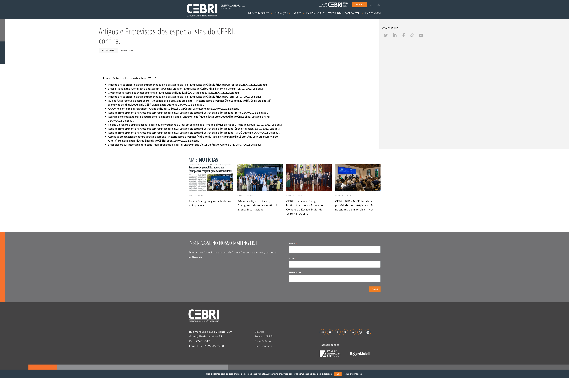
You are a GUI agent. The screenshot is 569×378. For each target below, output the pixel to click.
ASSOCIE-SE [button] (360, 4)
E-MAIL (293, 243)
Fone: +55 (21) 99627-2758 (206, 345)
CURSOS (321, 13)
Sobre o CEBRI (264, 336)
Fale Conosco (263, 345)
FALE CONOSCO (373, 13)
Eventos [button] (297, 13)
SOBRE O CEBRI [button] (353, 13)
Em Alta (259, 331)
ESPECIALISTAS (335, 13)
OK (338, 374)
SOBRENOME (295, 272)
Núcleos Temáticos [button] (259, 13)
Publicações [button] (281, 13)
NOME (293, 258)
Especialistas (263, 341)
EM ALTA (310, 13)
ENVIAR (375, 289)
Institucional (108, 50)
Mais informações (353, 374)
